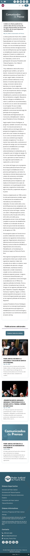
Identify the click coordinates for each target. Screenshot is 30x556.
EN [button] (26, 5)
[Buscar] (19, 5)
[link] (2, 2)
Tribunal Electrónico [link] (7, 503)
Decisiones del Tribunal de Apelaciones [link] (13, 495)
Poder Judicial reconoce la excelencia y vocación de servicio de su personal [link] (14, 360)
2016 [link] (9, 33)
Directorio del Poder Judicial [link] (9, 489)
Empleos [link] (4, 497)
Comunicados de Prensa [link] (17, 33)
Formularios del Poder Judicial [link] (10, 500)
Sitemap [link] (4, 514)
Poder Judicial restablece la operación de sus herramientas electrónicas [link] (13, 445)
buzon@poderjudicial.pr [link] (10, 535)
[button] (14, 1)
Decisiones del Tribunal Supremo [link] (11, 492)
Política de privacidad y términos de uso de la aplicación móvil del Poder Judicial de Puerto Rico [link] (14, 523)
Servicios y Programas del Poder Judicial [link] (13, 512)
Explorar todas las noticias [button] (15, 333)
